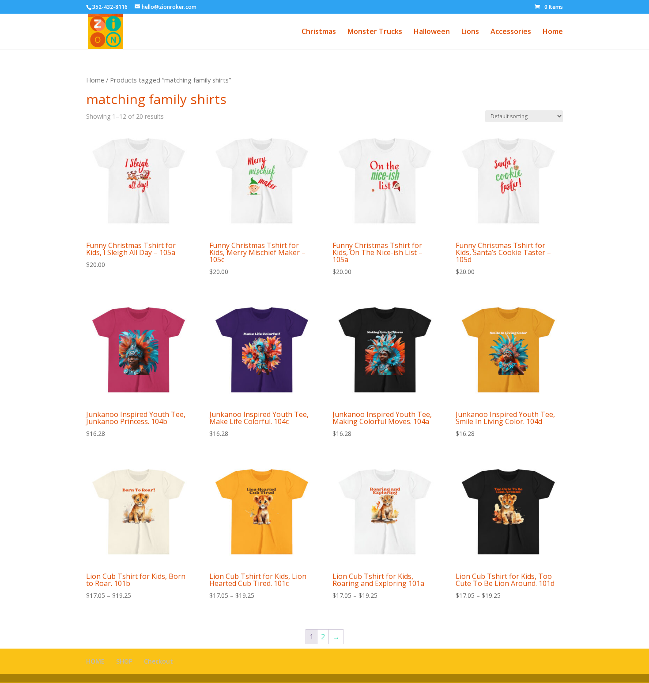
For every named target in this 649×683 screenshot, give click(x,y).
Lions (470, 32)
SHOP (124, 661)
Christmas (319, 32)
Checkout (158, 661)
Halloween (432, 32)
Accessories (511, 32)
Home (553, 32)
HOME (95, 661)
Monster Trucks (374, 32)
